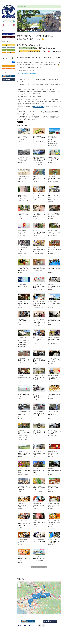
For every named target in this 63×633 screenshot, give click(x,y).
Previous (19, 21)
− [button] (19, 586)
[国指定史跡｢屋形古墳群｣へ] (48, 595)
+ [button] (19, 584)
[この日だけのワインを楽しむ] (45, 596)
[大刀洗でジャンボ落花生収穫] (41, 592)
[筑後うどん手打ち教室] (34, 597)
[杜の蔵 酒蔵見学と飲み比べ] (32, 601)
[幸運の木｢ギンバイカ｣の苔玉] (44, 596)
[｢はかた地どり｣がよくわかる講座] (38, 595)
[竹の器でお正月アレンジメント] (49, 594)
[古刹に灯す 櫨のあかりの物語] (39, 597)
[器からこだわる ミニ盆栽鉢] (42, 596)
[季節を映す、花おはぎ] (38, 597)
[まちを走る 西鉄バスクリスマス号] (37, 598)
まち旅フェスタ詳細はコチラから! (27, 73)
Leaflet (59, 613)
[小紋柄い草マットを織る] (30, 606)
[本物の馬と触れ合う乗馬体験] (31, 601)
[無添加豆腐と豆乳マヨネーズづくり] (44, 586)
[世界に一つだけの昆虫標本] (30, 603)
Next (59, 21)
